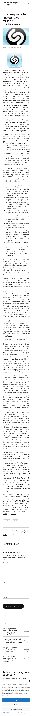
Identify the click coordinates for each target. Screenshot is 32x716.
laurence (9, 48)
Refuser (16, 704)
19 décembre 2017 (26, 658)
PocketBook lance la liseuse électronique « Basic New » (20, 532)
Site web (5, 597)
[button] (29, 681)
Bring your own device (5, 533)
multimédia (15, 521)
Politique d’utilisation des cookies (7, 713)
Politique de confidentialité (21, 713)
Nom (4, 582)
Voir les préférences (16, 709)
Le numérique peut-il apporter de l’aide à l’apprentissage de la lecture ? (10, 658)
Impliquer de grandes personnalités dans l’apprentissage (10, 649)
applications (6, 521)
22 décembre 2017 (26, 631)
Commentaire (7, 562)
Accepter (16, 700)
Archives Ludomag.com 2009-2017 (16, 673)
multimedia (18, 48)
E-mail (5, 590)
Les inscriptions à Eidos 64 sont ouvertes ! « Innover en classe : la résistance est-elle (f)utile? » (12, 631)
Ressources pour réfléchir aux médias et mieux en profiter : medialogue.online (12, 640)
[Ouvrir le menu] (28, 4)
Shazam (5, 71)
